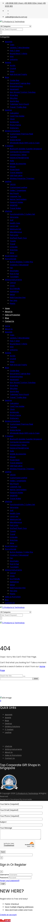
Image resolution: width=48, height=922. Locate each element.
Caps (12, 44)
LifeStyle (8, 211)
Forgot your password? (9, 880)
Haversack (14, 89)
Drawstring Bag (16, 86)
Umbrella (13, 247)
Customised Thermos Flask (21, 134)
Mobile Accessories (18, 163)
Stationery (14, 128)
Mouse (13, 166)
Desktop (8, 110)
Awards (8, 62)
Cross (12, 285)
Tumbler (13, 137)
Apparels (8, 41)
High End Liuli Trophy (18, 74)
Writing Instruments (13, 279)
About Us (8, 311)
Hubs (12, 160)
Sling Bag (13, 98)
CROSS (13, 184)
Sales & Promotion (12, 315)
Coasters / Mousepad (19, 265)
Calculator (14, 113)
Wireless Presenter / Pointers (22, 178)
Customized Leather (18, 187)
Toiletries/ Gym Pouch (19, 104)
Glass (12, 71)
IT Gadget (9, 146)
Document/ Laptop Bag (20, 83)
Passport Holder (16, 202)
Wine (12, 253)
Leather (8, 181)
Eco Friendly (15, 288)
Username (4, 874)
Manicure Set (15, 229)
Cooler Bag (14, 80)
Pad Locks (14, 235)
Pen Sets (13, 300)
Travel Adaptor (16, 172)
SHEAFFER (13, 205)
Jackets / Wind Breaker (20, 47)
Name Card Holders (18, 199)
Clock (12, 119)
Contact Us (9, 321)
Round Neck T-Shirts (18, 53)
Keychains (14, 270)
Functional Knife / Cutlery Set (22, 214)
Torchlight (14, 276)
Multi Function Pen (18, 297)
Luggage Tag (15, 196)
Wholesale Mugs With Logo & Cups (25, 143)
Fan (11, 268)
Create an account (8, 914)
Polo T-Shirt (15, 50)
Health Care (15, 223)
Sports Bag (14, 101)
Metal (12, 294)
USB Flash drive (16, 175)
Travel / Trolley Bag (18, 107)
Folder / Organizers (18, 190)
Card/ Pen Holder (17, 116)
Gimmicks (14, 217)
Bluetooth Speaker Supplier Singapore (26, 149)
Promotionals (10, 259)
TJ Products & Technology (27, 793)
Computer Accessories (20, 151)
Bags (7, 77)
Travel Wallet (15, 208)
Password (4, 877)
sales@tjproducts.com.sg (16, 17)
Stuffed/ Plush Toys (18, 238)
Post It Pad (14, 273)
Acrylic (13, 65)
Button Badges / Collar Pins (21, 262)
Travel (12, 244)
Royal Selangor (11, 256)
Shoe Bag (14, 95)
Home (7, 308)
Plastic (12, 303)
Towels (13, 241)
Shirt (12, 56)
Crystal (13, 68)
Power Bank (15, 169)
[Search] (24, 676)
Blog (7, 318)
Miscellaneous (16, 232)
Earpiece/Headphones (19, 157)
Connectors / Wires (18, 154)
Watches (14, 250)
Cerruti (13, 282)
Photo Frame (15, 125)
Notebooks (14, 122)
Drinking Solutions (12, 131)
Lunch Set (14, 226)
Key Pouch (14, 193)
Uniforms (14, 59)
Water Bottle (15, 140)
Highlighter (14, 291)
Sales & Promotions (13, 755)
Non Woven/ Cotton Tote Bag (22, 92)
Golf (11, 220)
